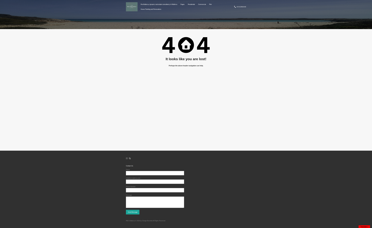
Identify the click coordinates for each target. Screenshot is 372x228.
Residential (191, 4)
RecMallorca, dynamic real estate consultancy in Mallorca (159, 4)
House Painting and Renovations (151, 9)
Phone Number (131, 186)
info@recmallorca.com (133, 178)
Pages (182, 4)
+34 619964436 (241, 7)
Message (129, 195)
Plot (210, 4)
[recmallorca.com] (132, 10)
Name (128, 169)
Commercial (202, 4)
